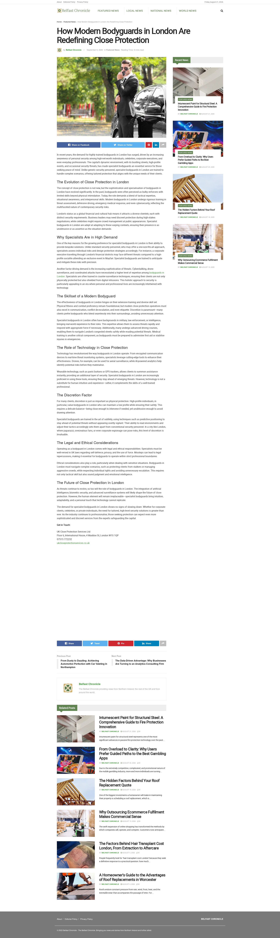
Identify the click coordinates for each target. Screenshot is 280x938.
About (59, 2)
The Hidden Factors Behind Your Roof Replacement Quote (129, 783)
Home (59, 21)
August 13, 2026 (129, 821)
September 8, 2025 (95, 49)
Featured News (108, 10)
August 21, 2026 (129, 731)
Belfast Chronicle (73, 49)
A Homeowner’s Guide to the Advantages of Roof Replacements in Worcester (132, 877)
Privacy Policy (82, 2)
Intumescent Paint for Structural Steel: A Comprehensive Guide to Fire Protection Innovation (131, 722)
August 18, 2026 (129, 789)
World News (187, 10)
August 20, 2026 (129, 763)
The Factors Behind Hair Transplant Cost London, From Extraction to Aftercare (131, 846)
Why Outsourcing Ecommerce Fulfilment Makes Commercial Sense (131, 814)
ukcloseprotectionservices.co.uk (73, 543)
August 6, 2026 (128, 852)
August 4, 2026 (128, 884)
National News (160, 10)
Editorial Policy (69, 2)
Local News (134, 10)
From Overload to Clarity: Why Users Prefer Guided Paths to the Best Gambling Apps (132, 753)
